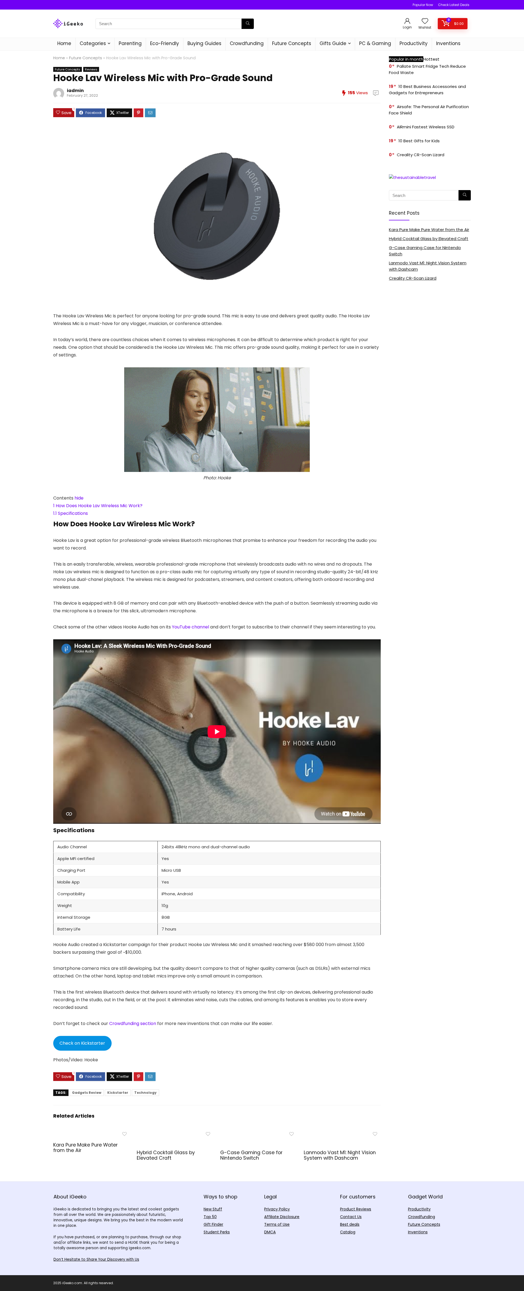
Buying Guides (204, 43)
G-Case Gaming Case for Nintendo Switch (251, 1155)
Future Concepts (291, 43)
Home (64, 43)
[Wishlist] (425, 21)
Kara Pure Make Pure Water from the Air (85, 1148)
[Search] (248, 24)
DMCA (270, 1232)
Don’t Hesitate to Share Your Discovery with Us (96, 1259)
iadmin (75, 90)
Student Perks (217, 1232)
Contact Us (351, 1216)
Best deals (349, 1224)
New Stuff (213, 1209)
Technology (145, 1092)
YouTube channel (190, 627)
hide (79, 498)
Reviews (91, 69)
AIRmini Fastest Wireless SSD (425, 127)
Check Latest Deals (453, 4)
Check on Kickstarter (82, 1043)
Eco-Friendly (164, 43)
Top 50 (210, 1216)
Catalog (347, 1232)
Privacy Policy (277, 1209)
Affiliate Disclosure (281, 1216)
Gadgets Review (86, 1092)
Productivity (414, 43)
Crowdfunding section (132, 1023)
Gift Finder (213, 1224)
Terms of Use (277, 1224)
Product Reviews (355, 1209)
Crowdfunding (247, 43)
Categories (93, 43)
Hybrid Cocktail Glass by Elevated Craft (166, 1155)
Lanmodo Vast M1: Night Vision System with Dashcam (340, 1155)
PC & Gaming (375, 43)
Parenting (130, 43)
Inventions (448, 43)
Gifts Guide (333, 43)
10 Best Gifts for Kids (419, 141)
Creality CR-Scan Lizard (420, 155)
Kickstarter (117, 1092)
